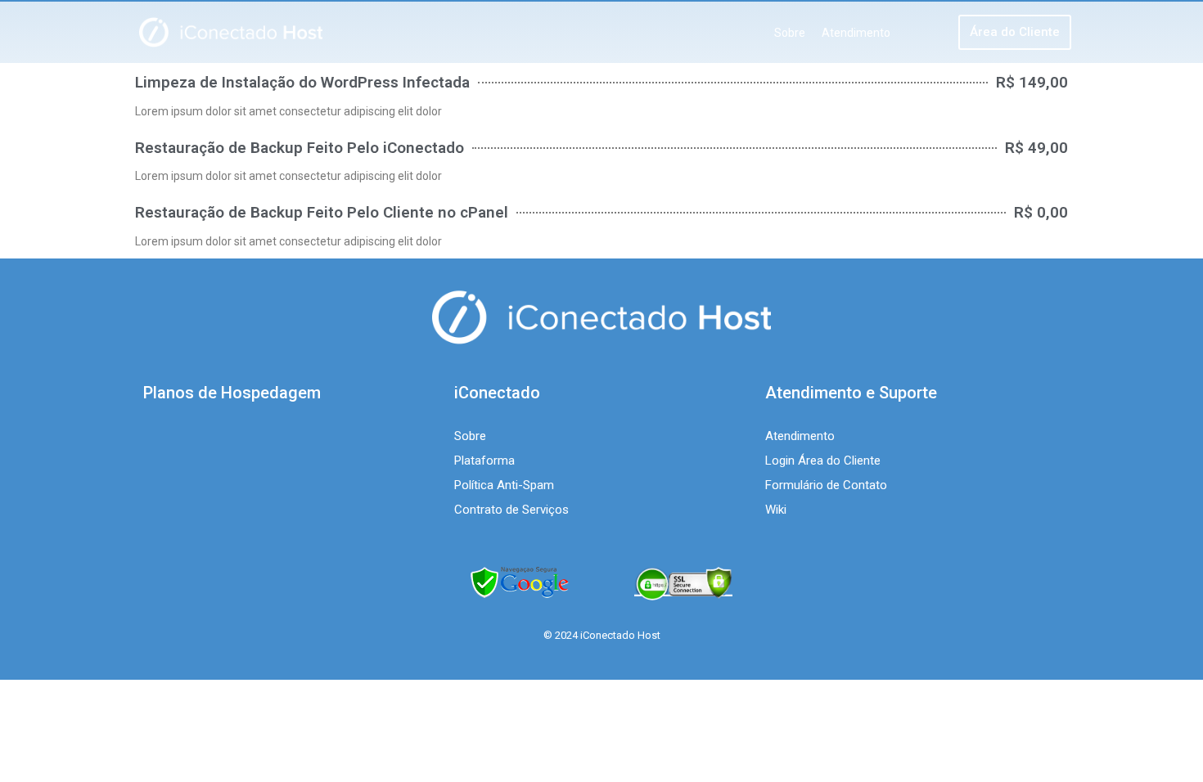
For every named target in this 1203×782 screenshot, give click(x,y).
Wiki (775, 509)
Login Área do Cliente (823, 460)
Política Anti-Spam (504, 485)
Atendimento (856, 32)
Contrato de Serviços (511, 509)
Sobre (789, 32)
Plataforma (484, 460)
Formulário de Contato (826, 485)
